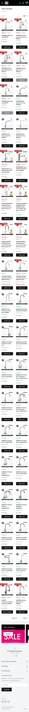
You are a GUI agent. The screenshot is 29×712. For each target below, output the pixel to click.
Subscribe (6, 689)
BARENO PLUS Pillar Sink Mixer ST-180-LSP (7, 343)
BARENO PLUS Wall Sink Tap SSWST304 (21, 538)
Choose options (7, 612)
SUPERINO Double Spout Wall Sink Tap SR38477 (7, 70)
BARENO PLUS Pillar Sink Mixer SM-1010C (21, 310)
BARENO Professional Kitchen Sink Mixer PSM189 (7, 602)
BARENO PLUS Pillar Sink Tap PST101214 (7, 408)
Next (24, 618)
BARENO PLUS (5, 314)
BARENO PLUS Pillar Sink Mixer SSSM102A (21, 506)
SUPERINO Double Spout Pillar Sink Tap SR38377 (21, 37)
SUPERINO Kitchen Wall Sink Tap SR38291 (21, 602)
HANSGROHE (5, 174)
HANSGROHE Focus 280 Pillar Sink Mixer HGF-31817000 (7, 170)
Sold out (21, 80)
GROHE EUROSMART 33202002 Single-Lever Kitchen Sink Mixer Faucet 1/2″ (7, 206)
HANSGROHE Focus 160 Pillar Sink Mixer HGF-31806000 (21, 168)
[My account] (23, 3)
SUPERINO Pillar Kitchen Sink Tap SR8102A (6, 136)
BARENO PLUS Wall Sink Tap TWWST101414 (7, 506)
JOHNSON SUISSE (6, 281)
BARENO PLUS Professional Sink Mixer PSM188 (6, 311)
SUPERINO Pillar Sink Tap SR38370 (7, 102)
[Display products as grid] (24, 16)
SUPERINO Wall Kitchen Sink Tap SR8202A (20, 103)
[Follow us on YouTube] (8, 702)
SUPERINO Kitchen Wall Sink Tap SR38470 (21, 70)
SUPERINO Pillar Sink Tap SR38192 (7, 36)
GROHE (3, 210)
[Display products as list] (26, 16)
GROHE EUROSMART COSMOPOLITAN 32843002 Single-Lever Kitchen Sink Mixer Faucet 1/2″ (21, 207)
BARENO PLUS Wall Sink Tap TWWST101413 (7, 473)
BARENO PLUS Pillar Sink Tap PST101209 (21, 342)
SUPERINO (4, 39)
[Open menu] (2, 3)
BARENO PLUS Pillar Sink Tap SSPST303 (7, 538)
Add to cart (7, 47)
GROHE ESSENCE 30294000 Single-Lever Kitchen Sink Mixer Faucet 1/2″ (7, 244)
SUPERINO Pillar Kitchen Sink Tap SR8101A (20, 136)
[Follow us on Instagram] (5, 702)
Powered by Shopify (6, 708)
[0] (26, 3)
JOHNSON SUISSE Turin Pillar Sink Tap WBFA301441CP (7, 278)
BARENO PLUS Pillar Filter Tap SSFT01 (21, 569)
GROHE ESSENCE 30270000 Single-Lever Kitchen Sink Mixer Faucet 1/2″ (21, 244)
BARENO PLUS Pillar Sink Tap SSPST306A (7, 569)
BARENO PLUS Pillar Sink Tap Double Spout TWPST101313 (21, 376)
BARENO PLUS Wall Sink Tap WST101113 (21, 441)
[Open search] (20, 3)
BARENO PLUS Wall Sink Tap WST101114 (21, 472)
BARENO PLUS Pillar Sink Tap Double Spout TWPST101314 (21, 409)
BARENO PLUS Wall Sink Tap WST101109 (7, 441)
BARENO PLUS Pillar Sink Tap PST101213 (7, 375)
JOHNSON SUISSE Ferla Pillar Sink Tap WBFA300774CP (21, 278)
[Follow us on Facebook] (3, 702)
